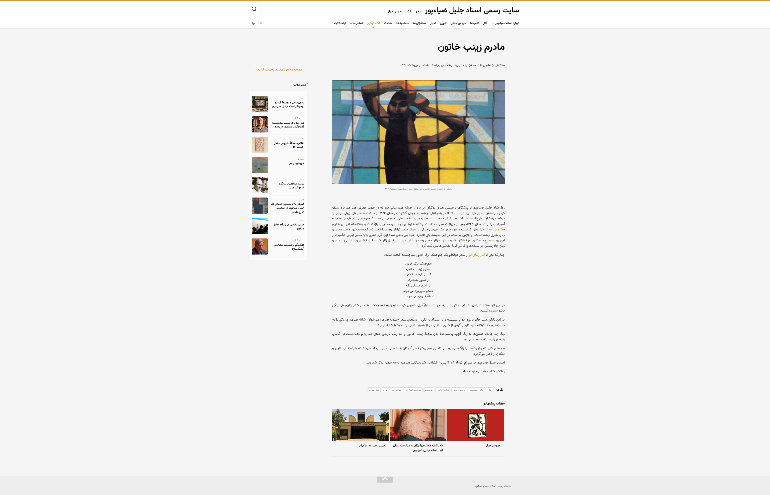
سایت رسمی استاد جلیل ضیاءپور (472, 10)
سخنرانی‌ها (420, 22)
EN (259, 23)
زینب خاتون (443, 389)
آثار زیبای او (477, 255)
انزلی (490, 389)
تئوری (443, 22)
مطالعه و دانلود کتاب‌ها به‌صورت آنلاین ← (278, 69)
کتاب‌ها (474, 22)
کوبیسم (429, 389)
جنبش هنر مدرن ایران (372, 445)
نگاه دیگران (373, 22)
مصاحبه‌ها (402, 22)
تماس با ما (356, 22)
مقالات (388, 22)
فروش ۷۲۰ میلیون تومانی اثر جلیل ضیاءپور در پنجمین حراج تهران (287, 207)
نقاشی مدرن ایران (392, 389)
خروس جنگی (458, 22)
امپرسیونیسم (296, 163)
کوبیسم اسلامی (413, 389)
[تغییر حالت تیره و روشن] (253, 23)
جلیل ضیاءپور (476, 389)
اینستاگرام (340, 22)
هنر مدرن (374, 389)
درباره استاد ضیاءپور (507, 22)
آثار (485, 22)
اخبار (433, 22)
